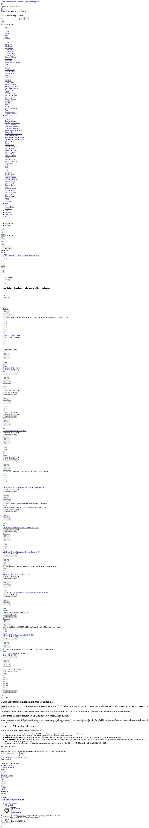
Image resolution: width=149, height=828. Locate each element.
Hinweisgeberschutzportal (13, 812)
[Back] (1, 260)
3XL (6, 611)
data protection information (19, 757)
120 (6, 687)
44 (6, 321)
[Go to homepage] (7, 24)
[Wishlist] (2, 241)
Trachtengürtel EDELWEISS (12, 669)
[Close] (1, 826)
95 (6, 677)
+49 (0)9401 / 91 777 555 (71, 743)
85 (6, 673)
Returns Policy (24, 741)
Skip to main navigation (31, 2)
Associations (9, 214)
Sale (6, 210)
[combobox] (10, 19)
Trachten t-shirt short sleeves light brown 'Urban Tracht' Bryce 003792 (25, 592)
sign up (5, 254)
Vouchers (8, 212)
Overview (4, 256)
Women (7, 39)
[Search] (22, 18)
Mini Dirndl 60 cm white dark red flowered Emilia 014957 (21, 552)
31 (6, 506)
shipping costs (21, 816)
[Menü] (10, 808)
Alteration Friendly (7, 776)
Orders (36, 256)
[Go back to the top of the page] (3, 823)
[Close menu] (5, 205)
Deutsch (10, 223)
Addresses (19, 256)
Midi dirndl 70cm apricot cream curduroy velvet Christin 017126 (23, 487)
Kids (6, 167)
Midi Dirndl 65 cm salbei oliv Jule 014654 (16, 574)
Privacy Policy (9, 805)
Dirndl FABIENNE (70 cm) (12, 368)
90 (6, 675)
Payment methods (28, 256)
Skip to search (19, 2)
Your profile (12, 256)
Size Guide (4, 774)
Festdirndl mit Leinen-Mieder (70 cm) (15, 431)
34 (6, 324)
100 (6, 679)
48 (6, 328)
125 (6, 689)
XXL (6, 203)
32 (6, 319)
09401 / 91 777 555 (7, 765)
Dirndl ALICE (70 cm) (10, 412)
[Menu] (3, 21)
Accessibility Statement (12, 809)
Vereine (3, 788)
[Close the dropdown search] (26, 18)
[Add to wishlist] (6, 311)
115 (6, 685)
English (9, 225)
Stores (7, 216)
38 (6, 330)
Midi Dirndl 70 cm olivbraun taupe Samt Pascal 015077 (21, 528)
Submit (23, 753)
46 (6, 407)
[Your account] (3, 244)
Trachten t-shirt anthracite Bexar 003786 (16, 613)
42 (6, 334)
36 (6, 326)
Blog (2, 779)
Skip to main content (7, 2)
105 (6, 681)
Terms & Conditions (11, 803)
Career (3, 789)
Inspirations (4, 777)
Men (6, 115)
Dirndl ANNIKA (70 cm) (11, 457)
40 (6, 332)
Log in (3, 252)
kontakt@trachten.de (7, 767)
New (6, 28)
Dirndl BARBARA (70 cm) (12, 390)
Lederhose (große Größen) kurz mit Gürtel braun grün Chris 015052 (25, 507)
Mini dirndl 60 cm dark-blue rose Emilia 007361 (18, 635)
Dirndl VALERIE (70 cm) (11, 336)
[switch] (7, 820)
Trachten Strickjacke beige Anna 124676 (16, 653)
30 (6, 479)
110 (6, 683)
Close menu (7, 248)
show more (6, 297)
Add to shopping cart (10, 349)
